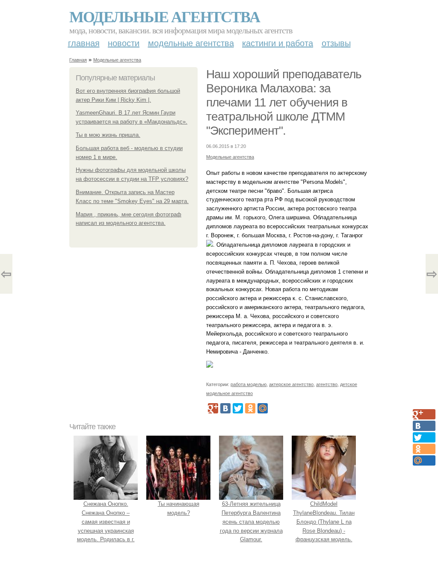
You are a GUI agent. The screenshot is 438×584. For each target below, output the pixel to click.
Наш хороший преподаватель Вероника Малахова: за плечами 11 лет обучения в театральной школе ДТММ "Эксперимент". (283, 102)
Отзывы (336, 43)
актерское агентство (291, 384)
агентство (326, 384)
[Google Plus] (213, 408)
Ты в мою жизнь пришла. (108, 135)
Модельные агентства (164, 16)
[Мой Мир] (262, 408)
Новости (123, 43)
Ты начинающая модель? (178, 508)
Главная (84, 43)
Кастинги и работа (277, 43)
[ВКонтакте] (225, 408)
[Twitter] (238, 408)
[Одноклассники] (250, 408)
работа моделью (248, 384)
